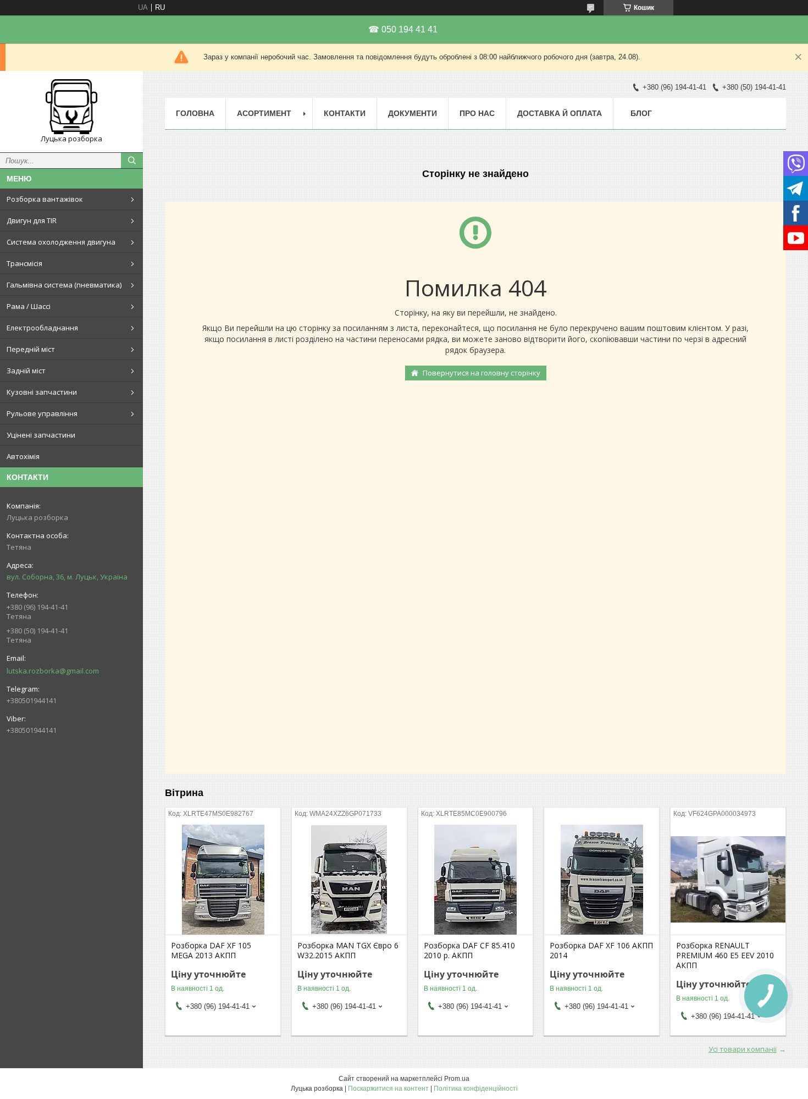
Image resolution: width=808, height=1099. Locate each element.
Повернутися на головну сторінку (481, 373)
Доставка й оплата (559, 113)
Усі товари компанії (743, 1049)
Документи (412, 113)
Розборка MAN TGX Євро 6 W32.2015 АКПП (348, 950)
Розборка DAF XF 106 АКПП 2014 (601, 950)
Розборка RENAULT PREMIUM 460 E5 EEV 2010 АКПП (725, 955)
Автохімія (23, 456)
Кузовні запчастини (42, 392)
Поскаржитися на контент (388, 1088)
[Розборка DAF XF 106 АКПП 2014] (601, 880)
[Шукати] (132, 160)
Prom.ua (456, 1079)
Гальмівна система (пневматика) (64, 285)
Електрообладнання (42, 328)
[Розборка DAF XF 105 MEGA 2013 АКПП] (222, 880)
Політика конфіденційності (476, 1088)
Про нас (477, 113)
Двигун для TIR (32, 220)
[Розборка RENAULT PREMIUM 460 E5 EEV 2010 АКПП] (728, 880)
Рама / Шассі (29, 306)
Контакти (345, 113)
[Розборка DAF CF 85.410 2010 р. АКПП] (475, 880)
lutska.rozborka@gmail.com (53, 671)
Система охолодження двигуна (61, 242)
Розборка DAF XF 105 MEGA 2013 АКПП (211, 950)
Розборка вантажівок (45, 199)
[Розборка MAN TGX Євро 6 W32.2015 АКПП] (349, 880)
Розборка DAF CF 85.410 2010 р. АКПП (469, 950)
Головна (195, 113)
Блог (641, 113)
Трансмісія (24, 263)
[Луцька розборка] (71, 106)
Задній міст (26, 370)
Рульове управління (42, 413)
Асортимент (264, 113)
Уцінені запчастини (41, 435)
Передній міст (31, 349)
